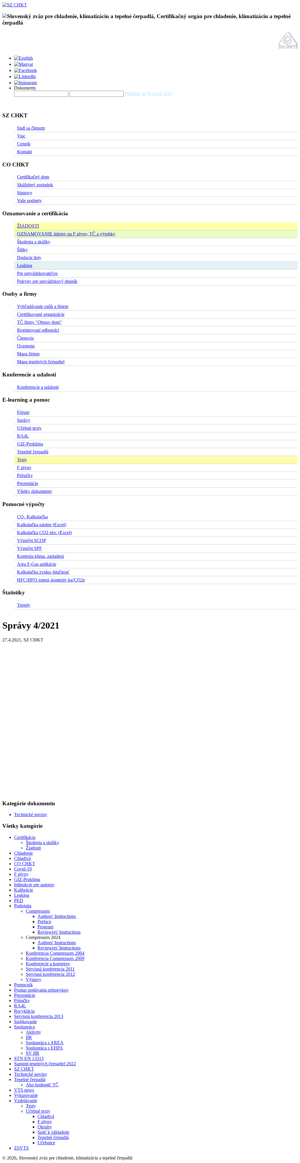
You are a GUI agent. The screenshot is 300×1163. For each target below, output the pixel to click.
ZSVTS (21, 1147)
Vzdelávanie (25, 1100)
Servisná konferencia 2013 (38, 1016)
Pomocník (23, 984)
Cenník (23, 143)
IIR (29, 1037)
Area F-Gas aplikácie (36, 564)
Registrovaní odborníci (38, 330)
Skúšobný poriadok (35, 184)
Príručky (25, 475)
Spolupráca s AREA (45, 1042)
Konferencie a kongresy (48, 963)
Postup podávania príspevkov (41, 989)
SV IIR (32, 1053)
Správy (23, 420)
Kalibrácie (23, 889)
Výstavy (33, 979)
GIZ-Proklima (30, 443)
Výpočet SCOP (31, 540)
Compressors (38, 911)
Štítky (22, 249)
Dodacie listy (29, 257)
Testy (22, 459)
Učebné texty (29, 428)
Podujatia (22, 905)
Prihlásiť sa (135, 93)
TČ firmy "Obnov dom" (39, 322)
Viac (21, 135)
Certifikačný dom (33, 176)
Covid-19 (23, 868)
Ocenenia (26, 345)
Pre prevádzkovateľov (37, 273)
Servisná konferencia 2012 (50, 974)
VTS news (24, 1090)
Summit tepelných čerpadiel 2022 (45, 1063)
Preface (44, 921)
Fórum (23, 412)
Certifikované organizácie (40, 314)
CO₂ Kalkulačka (32, 516)
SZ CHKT (24, 1068)
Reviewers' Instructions (59, 932)
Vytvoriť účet (159, 93)
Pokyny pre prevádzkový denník (47, 281)
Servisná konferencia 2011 (50, 968)
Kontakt (24, 151)
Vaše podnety (29, 200)
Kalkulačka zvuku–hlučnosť (43, 572)
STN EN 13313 (29, 1058)
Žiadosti (33, 847)
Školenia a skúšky (33, 241)
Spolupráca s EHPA (44, 1047)
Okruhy (45, 1126)
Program (45, 926)
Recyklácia (24, 1011)
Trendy (23, 605)
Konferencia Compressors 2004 (55, 953)
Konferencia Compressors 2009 (55, 958)
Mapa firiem (28, 353)
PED (18, 900)
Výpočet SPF (29, 548)
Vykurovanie (26, 1095)
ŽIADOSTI (28, 225)
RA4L (23, 435)
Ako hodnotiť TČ (42, 1084)
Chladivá (22, 858)
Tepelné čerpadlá (32, 451)
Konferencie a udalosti (38, 387)
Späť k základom (53, 1132)
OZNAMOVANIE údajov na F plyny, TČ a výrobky (66, 233)
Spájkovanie (25, 1021)
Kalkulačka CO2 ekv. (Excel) (44, 532)
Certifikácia (24, 837)
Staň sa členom (31, 127)
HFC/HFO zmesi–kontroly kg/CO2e (51, 579)
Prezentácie (27, 483)
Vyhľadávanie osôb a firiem (42, 306)
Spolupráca (24, 1026)
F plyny (24, 467)
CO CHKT (24, 863)
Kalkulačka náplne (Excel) (41, 524)
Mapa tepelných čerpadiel (40, 361)
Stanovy (24, 192)
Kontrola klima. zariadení (40, 556)
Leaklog (24, 265)
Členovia (25, 338)
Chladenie (23, 853)
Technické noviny (30, 814)
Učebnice (46, 1142)
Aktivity (33, 1032)
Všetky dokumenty (34, 491)
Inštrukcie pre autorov (34, 884)
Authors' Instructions (57, 916)
